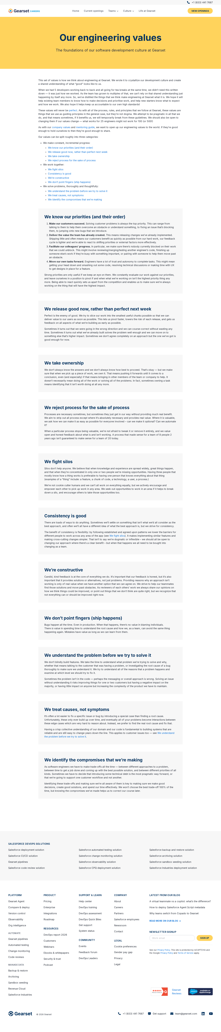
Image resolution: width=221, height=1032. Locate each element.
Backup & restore (18, 970)
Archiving (13, 976)
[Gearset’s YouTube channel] (211, 1013)
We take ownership (59, 156)
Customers (50, 940)
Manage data (16, 964)
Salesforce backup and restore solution (171, 849)
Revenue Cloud (16, 988)
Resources (51, 928)
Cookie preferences (125, 946)
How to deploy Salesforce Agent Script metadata (177, 907)
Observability (15, 919)
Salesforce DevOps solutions (29, 843)
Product (50, 895)
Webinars (49, 946)
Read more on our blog (163, 921)
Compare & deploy (19, 907)
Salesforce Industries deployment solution (173, 867)
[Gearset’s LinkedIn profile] (203, 1013)
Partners (118, 913)
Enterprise (49, 907)
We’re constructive (58, 177)
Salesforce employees (126, 919)
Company (120, 895)
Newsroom (120, 925)
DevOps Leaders (88, 958)
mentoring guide (85, 127)
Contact (118, 931)
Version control (16, 913)
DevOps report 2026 (55, 934)
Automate (14, 933)
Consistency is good (59, 173)
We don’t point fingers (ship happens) (69, 182)
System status (86, 930)
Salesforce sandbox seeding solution (170, 861)
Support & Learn (90, 895)
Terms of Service (185, 953)
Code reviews (16, 957)
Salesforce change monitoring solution (100, 855)
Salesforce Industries (20, 994)
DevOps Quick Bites (90, 919)
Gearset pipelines (18, 861)
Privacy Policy (163, 950)
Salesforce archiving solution (165, 855)
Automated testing (18, 944)
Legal (118, 940)
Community (87, 940)
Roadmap (49, 919)
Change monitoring (19, 950)
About (117, 901)
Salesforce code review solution (26, 867)
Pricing (47, 901)
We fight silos (55, 169)
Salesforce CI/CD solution (23, 855)
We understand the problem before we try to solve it (77, 191)
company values (61, 127)
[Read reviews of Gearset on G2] (159, 991)
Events (82, 946)
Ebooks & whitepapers (56, 952)
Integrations (50, 913)
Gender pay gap (123, 952)
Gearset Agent (16, 901)
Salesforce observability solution (97, 861)
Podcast (48, 964)
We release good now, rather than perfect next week (77, 151)
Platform (15, 895)
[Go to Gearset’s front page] (20, 1013)
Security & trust (52, 958)
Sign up (204, 938)
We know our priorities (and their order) (70, 147)
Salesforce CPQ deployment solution (99, 867)
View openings (200, 11)
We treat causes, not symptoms (66, 195)
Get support (85, 925)
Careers (118, 907)
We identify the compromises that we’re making (75, 199)
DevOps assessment (90, 913)
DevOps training (88, 907)
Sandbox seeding (18, 982)
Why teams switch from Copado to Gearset (174, 913)
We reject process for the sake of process (72, 160)
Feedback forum (88, 952)
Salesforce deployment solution (26, 849)
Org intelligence (17, 925)
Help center (85, 901)
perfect (73, 110)
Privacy (118, 958)
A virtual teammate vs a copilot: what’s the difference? (180, 901)
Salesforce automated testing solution (100, 849)
